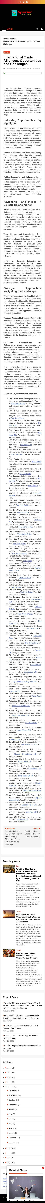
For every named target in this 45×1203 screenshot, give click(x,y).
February (12, 1138)
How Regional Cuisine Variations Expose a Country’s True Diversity (26, 955)
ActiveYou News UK (21, 706)
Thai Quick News (18, 404)
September (13, 1105)
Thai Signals (33, 486)
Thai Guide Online (24, 534)
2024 (8, 1077)
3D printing (6, 1178)
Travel (18, 911)
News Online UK (24, 730)
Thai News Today (25, 527)
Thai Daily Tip (26, 445)
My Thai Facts (25, 474)
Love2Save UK (30, 672)
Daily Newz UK (24, 761)
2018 (8, 1162)
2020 (8, 1153)
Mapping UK (15, 691)
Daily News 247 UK (29, 744)
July (10, 1114)
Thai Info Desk (25, 578)
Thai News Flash (17, 418)
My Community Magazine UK (25, 682)
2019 (8, 1158)
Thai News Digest (25, 614)
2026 (8, 1068)
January (12, 1143)
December (13, 1090)
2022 (9, 1087)
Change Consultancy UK (25, 754)
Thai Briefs (36, 462)
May (10, 1124)
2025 (8, 1073)
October (12, 1100)
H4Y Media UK (31, 723)
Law (17, 866)
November (13, 1095)
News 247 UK (22, 819)
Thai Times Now (31, 643)
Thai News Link (32, 628)
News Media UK (34, 769)
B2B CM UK (15, 740)
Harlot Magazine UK (20, 715)
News (6, 52)
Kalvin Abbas (10, 68)
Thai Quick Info (17, 454)
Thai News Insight (19, 553)
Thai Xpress (27, 561)
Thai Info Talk (16, 587)
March (11, 1133)
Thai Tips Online (22, 512)
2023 (8, 1082)
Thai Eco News (19, 544)
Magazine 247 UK (29, 805)
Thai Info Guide (22, 505)
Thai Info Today (26, 592)
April (10, 1128)
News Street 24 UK (25, 776)
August (11, 1109)
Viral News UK (32, 812)
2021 (8, 1148)
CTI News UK (35, 665)
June (10, 1119)
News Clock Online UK (32, 790)
